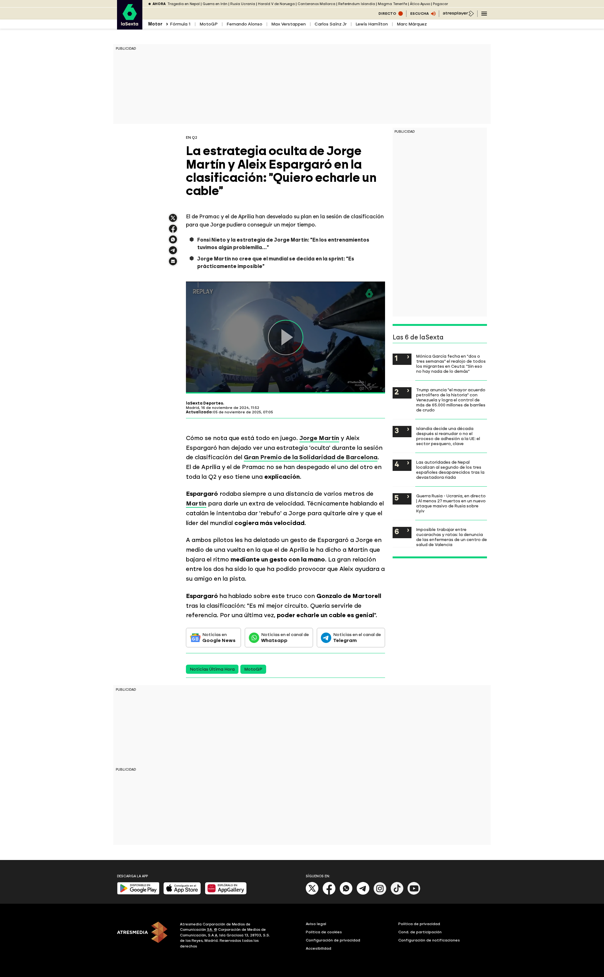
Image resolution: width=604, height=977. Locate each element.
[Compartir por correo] (173, 264)
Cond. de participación (420, 932)
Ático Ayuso (420, 4)
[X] (173, 220)
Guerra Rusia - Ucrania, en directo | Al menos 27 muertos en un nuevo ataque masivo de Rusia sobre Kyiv (451, 503)
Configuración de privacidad (333, 940)
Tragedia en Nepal (183, 4)
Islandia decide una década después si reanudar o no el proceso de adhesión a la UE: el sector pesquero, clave (448, 436)
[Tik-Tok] (397, 893)
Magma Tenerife (392, 4)
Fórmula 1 (180, 24)
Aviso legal (316, 924)
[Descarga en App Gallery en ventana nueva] (226, 893)
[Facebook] (329, 893)
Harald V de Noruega (276, 4)
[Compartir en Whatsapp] (173, 242)
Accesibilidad (318, 948)
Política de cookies (324, 932)
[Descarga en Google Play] (138, 893)
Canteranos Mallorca (316, 4)
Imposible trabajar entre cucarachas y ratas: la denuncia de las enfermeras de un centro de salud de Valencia (451, 537)
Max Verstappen (288, 24)
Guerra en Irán (215, 4)
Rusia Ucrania (242, 4)
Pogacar (440, 4)
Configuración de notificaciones (429, 940)
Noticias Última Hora (212, 669)
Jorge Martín (319, 438)
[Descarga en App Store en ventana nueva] (182, 893)
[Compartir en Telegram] (173, 253)
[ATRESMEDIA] (144, 936)
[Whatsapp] (346, 893)
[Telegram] (363, 893)
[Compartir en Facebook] (173, 231)
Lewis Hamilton (371, 24)
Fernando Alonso (244, 24)
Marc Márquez (412, 24)
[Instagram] (380, 893)
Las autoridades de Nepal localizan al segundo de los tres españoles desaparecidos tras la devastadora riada (450, 470)
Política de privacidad (419, 924)
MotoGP (208, 24)
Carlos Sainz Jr (331, 24)
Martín (196, 503)
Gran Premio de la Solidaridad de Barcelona (311, 457)
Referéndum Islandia (356, 4)
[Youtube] (414, 893)
